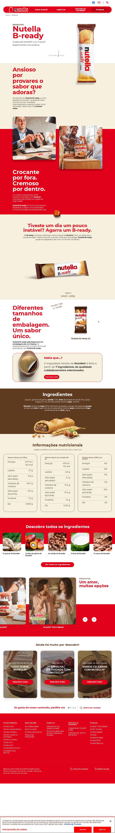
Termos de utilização (25, 771)
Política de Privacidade (19, 773)
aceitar (83, 829)
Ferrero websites (10, 723)
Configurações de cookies (14, 829)
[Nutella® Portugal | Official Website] (18, 9)
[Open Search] (107, 2)
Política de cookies (10, 771)
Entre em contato (92, 708)
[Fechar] (110, 821)
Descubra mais (52, 377)
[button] (98, 322)
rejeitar (102, 829)
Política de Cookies (72, 824)
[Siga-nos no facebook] (93, 2)
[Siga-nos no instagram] (99, 2)
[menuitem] (41, 9)
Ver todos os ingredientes (57, 565)
